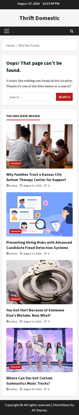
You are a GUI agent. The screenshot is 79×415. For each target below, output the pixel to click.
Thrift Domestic (39, 18)
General (15, 163)
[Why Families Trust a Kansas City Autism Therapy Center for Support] (39, 146)
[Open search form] (71, 31)
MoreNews (61, 405)
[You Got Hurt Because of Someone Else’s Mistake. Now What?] (39, 282)
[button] (6, 31)
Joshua (13, 185)
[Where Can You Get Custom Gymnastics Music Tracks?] (39, 350)
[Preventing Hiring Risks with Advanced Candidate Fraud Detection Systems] (39, 214)
